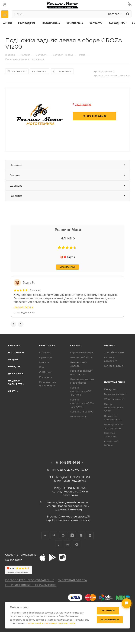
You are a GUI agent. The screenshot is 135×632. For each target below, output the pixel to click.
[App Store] (42, 557)
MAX (76, 544)
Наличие (16, 165)
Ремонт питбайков (81, 357)
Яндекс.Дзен (90, 535)
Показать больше (24, 307)
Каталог (14, 345)
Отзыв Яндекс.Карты (24, 312)
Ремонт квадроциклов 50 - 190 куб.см (81, 391)
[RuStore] (62, 557)
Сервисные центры (81, 352)
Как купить (110, 389)
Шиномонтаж (78, 416)
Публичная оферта (72, 580)
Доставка (16, 185)
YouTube (63, 535)
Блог (42, 367)
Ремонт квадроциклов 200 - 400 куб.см (82, 403)
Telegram (54, 535)
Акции (13, 359)
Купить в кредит (113, 365)
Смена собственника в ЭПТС (113, 407)
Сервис (75, 345)
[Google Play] (52, 557)
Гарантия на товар (115, 394)
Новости (44, 362)
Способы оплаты (114, 352)
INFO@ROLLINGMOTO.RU (70, 469)
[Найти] (127, 13)
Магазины (16, 352)
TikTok (58, 544)
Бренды (14, 366)
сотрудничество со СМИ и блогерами (70, 491)
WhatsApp (81, 535)
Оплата (15, 175)
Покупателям (114, 382)
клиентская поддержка (70, 478)
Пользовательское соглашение (29, 580)
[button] (59, 247)
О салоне (44, 352)
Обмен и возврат (114, 399)
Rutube (67, 544)
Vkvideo (72, 535)
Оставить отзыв (67, 267)
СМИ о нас (45, 372)
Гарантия (16, 196)
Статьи (13, 391)
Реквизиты (45, 377)
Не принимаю (110, 619)
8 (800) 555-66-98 (68, 462)
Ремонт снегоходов (81, 411)
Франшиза (45, 357)
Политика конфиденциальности (30, 585)
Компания (47, 345)
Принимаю (108, 610)
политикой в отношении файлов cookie (51, 623)
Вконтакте (45, 535)
